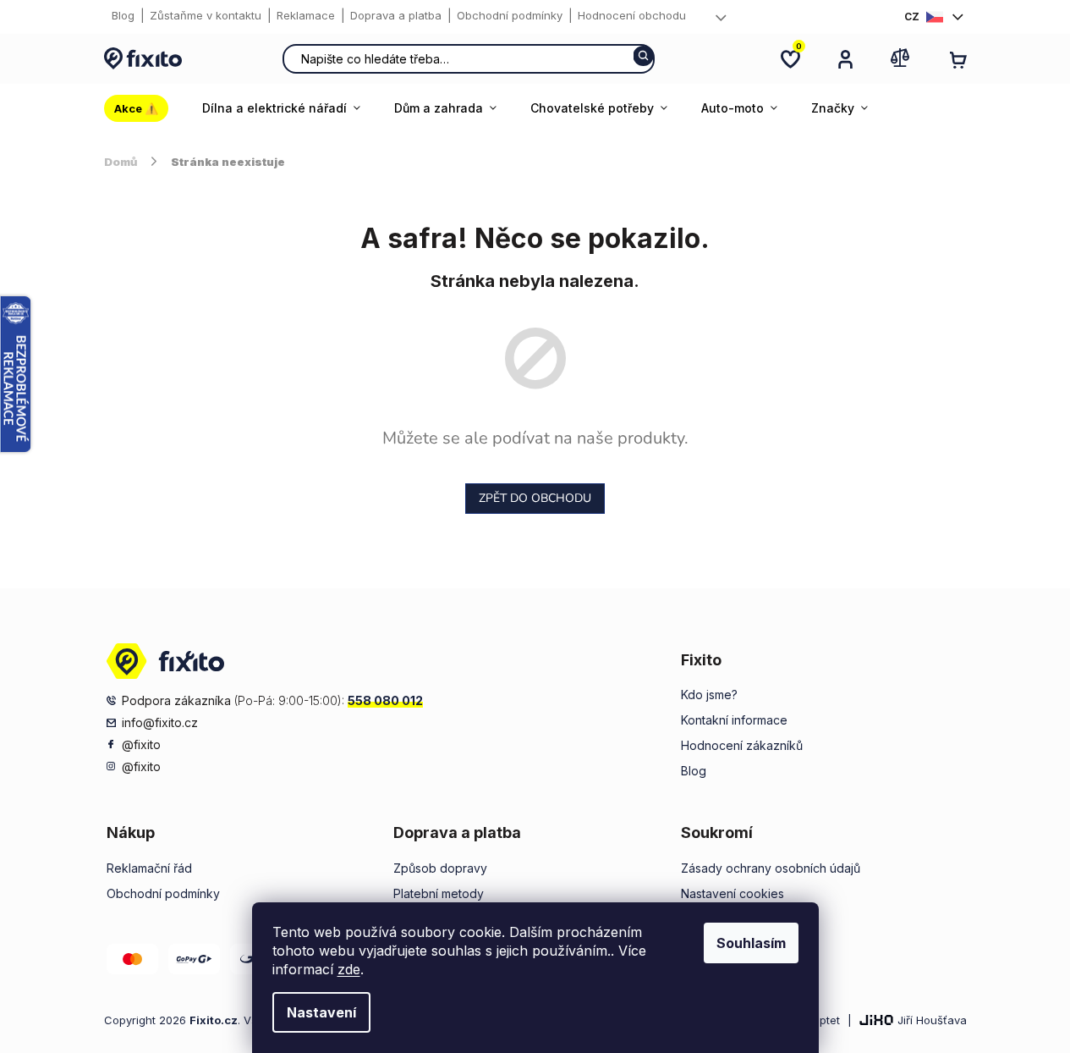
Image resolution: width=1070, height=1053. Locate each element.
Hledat (643, 56)
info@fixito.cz (160, 722)
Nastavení (321, 1012)
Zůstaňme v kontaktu (205, 15)
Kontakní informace (734, 720)
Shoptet (819, 1020)
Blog (123, 15)
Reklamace (306, 15)
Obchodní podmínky (509, 15)
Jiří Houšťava (932, 1020)
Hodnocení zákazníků (742, 745)
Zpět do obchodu (535, 498)
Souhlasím (751, 942)
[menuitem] (144, 108)
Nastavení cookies (732, 893)
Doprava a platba (396, 15)
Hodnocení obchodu (632, 15)
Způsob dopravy (440, 868)
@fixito (141, 744)
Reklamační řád (149, 868)
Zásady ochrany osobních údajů (770, 868)
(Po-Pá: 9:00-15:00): (272, 700)
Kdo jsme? (709, 694)
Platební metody (438, 893)
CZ (911, 16)
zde (348, 969)
